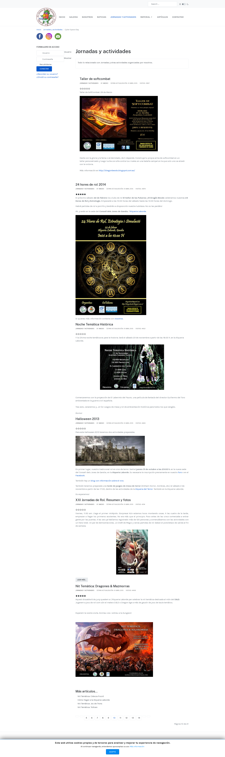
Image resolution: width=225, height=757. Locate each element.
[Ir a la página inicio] (77, 716)
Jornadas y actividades (89, 83)
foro (180, 472)
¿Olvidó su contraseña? (47, 77)
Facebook (80, 475)
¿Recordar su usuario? (47, 74)
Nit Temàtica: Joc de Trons (89, 703)
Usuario (67, 52)
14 (139, 718)
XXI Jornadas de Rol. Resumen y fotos (103, 500)
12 (126, 718)
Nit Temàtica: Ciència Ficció (90, 696)
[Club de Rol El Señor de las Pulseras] (46, 17)
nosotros (119, 318)
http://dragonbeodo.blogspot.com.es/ (117, 170)
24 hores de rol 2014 (91, 184)
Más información (137, 746)
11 (120, 718)
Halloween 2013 (87, 419)
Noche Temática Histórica (94, 324)
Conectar (44, 69)
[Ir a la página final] (148, 716)
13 (133, 718)
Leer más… (81, 580)
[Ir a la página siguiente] (144, 716)
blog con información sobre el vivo (107, 480)
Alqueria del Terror (144, 489)
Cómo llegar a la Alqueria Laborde (93, 700)
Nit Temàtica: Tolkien (87, 707)
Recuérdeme (45, 64)
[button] (146, 17)
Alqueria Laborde (138, 211)
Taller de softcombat (95, 79)
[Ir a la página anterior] (81, 716)
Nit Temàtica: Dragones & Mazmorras (103, 586)
